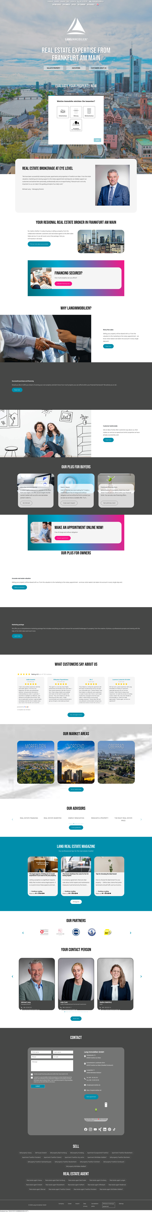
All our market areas (76, 789)
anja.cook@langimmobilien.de (69, 1009)
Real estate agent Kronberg (98, 1180)
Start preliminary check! (109, 503)
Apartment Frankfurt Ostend (52, 1157)
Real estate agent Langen (117, 1180)
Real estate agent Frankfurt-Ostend (59, 1189)
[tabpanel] (29, 816)
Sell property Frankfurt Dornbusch (113, 1162)
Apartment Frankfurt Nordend (31, 1157)
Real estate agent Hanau (34, 1180)
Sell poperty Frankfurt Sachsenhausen (39, 1162)
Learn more (17, 640)
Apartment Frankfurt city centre (74, 1157)
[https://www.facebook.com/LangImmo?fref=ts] (85, 1130)
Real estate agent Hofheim (76, 1185)
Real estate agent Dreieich (34, 1185)
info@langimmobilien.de (93, 1085)
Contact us (73, 1)
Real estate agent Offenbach (96, 1185)
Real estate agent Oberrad (37, 1189)
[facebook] (35, 893)
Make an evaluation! (111, 591)
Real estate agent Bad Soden (77, 1180)
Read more (108, 346)
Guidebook (50, 1)
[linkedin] (39, 893)
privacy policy (46, 1074)
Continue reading (36, 891)
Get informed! (26, 503)
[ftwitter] (37, 893)
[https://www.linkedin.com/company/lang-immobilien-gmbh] (104, 1130)
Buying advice (56, 4)
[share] (42, 893)
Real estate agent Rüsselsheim (55, 1185)
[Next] (140, 817)
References (90, 4)
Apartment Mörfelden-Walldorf (96, 1157)
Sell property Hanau (25, 1153)
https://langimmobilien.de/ (94, 1090)
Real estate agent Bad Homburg (55, 1180)
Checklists (56, 1)
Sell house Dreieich (41, 1153)
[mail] (43, 893)
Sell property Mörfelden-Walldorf (76, 1166)
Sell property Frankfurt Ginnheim (90, 1162)
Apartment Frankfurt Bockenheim (122, 1153)
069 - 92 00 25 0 (27, 1007)
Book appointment (91, 1096)
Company (61, 1203)
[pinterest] (40, 893)
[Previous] (11, 817)
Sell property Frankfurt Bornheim (120, 1157)
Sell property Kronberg (77, 1153)
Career (69, 1203)
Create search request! (69, 503)
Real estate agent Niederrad (117, 1185)
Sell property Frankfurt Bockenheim (66, 1162)
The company (82, 4)
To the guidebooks (76, 827)
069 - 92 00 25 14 (106, 1007)
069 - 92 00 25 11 (67, 1007)
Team (68, 1)
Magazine (62, 1)
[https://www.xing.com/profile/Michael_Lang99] (100, 1129)
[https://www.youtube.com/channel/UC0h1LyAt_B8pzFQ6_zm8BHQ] (95, 1129)
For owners (66, 4)
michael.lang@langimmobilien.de (31, 1009)
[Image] (43, 864)
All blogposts (76, 901)
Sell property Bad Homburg (58, 1153)
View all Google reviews (76, 714)
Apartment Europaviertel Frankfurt (97, 1153)
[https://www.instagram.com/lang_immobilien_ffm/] (90, 1130)
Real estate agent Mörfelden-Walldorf (111, 1189)
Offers (74, 4)
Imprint (77, 1203)
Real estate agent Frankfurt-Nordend (85, 1189)
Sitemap (121, 1203)
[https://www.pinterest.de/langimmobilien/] (109, 1130)
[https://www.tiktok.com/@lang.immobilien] (114, 1130)
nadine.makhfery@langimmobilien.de (110, 1009)
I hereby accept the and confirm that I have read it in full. (51, 1074)
